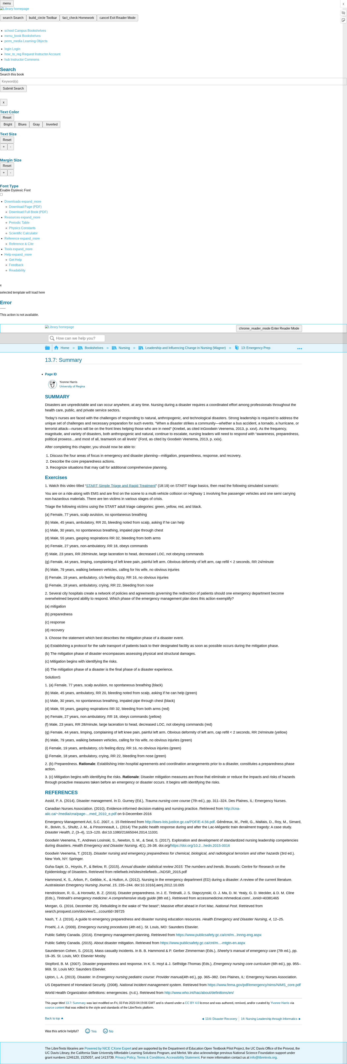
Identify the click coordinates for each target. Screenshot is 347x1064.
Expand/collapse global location (299, 347)
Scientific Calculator (23, 233)
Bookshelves (94, 348)
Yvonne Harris (280, 1003)
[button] (16, 265)
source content (54, 1007)
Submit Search (13, 88)
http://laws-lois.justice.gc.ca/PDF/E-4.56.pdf (180, 822)
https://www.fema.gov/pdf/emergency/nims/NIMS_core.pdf (254, 985)
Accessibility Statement (182, 1057)
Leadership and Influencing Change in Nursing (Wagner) (186, 348)
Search (52, 338)
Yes (94, 1031)
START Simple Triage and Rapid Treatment (121, 486)
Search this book (12, 74)
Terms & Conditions (151, 1057)
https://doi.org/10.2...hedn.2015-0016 (200, 846)
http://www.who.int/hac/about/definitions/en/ (199, 993)
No (111, 1031)
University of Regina (72, 386)
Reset (7, 117)
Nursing (124, 348)
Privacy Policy (125, 1057)
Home (65, 348)
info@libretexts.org (263, 1057)
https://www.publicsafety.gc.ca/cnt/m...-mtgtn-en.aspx (202, 943)
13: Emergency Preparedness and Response (273, 348)
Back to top (52, 1018)
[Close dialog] (3, 308)
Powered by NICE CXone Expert (108, 1048)
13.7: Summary (75, 1003)
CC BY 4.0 (192, 1003)
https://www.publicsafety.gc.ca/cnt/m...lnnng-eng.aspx (218, 935)
